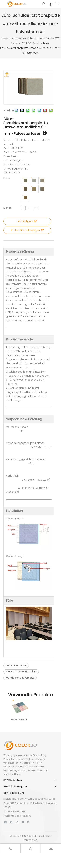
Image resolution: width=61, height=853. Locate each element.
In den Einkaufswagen (25, 230)
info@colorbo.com (20, 815)
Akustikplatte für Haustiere (21, 671)
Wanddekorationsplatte (20, 677)
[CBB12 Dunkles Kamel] (42, 180)
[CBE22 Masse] (25, 197)
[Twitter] (28, 822)
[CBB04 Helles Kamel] (33, 180)
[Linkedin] (5, 822)
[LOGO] (20, 745)
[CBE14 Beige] (33, 189)
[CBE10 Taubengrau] (42, 189)
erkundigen (25, 221)
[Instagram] (17, 822)
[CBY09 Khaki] (25, 180)
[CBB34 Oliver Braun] (25, 189)
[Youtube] (23, 822)
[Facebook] (11, 822)
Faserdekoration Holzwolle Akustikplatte (20, 719)
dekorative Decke (16, 665)
